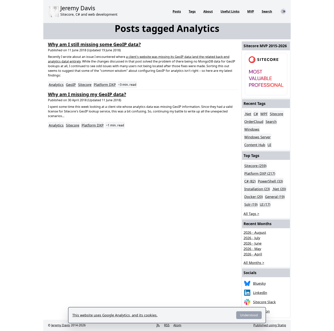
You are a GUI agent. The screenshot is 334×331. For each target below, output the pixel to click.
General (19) (275, 196)
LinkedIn (260, 292)
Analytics (56, 84)
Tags (192, 11)
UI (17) (265, 204)
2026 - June (253, 243)
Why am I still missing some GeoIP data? (94, 44)
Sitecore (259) (255, 165)
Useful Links (230, 11)
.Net (247, 113)
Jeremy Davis (60, 325)
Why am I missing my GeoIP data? (87, 94)
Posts (177, 11)
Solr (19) (250, 204)
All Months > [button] (254, 262)
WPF (264, 113)
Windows (251, 129)
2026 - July (252, 238)
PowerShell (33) (270, 181)
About (208, 11)
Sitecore (84, 84)
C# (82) (250, 181)
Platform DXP (105, 84)
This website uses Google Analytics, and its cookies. (115, 315)
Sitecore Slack (264, 302)
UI (269, 144)
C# (256, 113)
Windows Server (257, 137)
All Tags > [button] (251, 213)
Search (267, 11)
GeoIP (71, 84)
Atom (177, 325)
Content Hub (254, 144)
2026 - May (252, 248)
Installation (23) (257, 189)
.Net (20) (279, 189)
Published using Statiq (269, 325)
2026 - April (253, 254)
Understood (249, 315)
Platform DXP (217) (259, 173)
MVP (250, 11)
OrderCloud (253, 121)
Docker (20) (253, 196)
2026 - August (255, 232)
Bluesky (259, 283)
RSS (167, 325)
